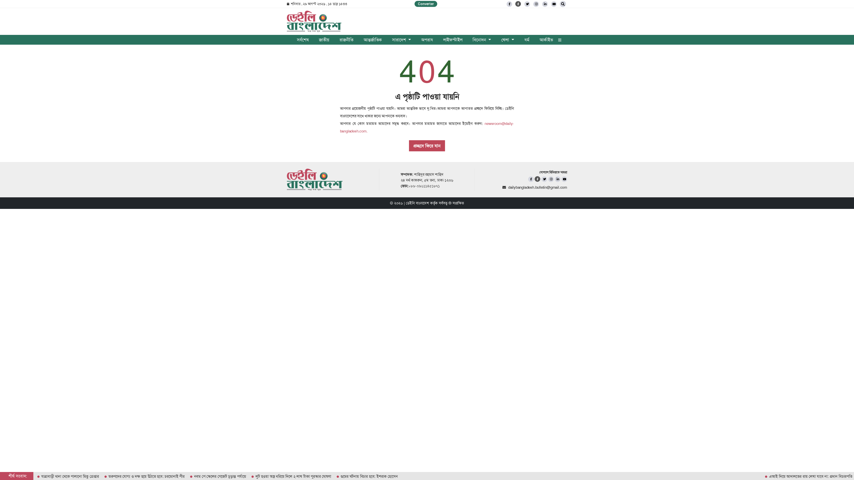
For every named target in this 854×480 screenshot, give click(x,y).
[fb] (509, 4)
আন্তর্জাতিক (373, 40)
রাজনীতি (346, 40)
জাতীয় (324, 40)
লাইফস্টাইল (453, 40)
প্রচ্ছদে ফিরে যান (427, 146)
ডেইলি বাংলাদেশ (417, 203)
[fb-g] (518, 4)
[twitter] (527, 4)
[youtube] (564, 179)
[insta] (551, 179)
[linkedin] (545, 4)
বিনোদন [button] (480, 40)
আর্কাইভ (546, 40)
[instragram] (536, 4)
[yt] (554, 4)
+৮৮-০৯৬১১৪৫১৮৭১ (424, 186)
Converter (426, 4)
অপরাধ (427, 40)
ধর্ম (526, 40)
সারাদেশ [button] (399, 40)
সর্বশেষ (302, 40)
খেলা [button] (505, 40)
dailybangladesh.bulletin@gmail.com (537, 187)
